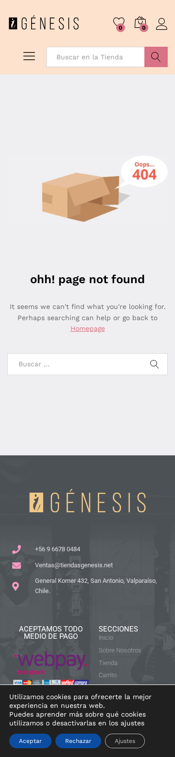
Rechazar (78, 741)
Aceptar (30, 741)
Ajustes (125, 741)
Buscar (156, 57)
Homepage (87, 328)
